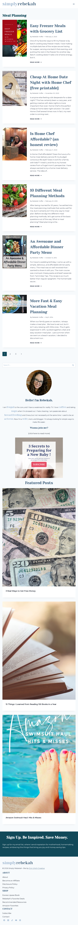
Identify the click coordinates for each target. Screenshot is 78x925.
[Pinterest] (20, 920)
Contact (5, 917)
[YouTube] (16, 920)
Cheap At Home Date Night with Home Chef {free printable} (50, 82)
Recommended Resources (14, 902)
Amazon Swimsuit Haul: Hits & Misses (23, 818)
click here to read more (39, 433)
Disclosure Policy (9, 884)
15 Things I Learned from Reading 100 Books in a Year (31, 704)
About (5, 877)
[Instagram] (8, 920)
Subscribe (6, 913)
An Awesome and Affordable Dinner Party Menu (46, 247)
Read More (36, 62)
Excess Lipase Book (11, 895)
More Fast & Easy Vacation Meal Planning (46, 306)
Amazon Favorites (10, 906)
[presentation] (14, 43)
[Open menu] (74, 4)
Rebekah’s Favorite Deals (13, 899)
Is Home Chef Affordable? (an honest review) (44, 139)
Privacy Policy (8, 888)
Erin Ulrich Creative (37, 868)
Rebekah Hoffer (37, 36)
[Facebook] (4, 920)
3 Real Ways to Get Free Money (21, 591)
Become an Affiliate (11, 881)
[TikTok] (12, 920)
